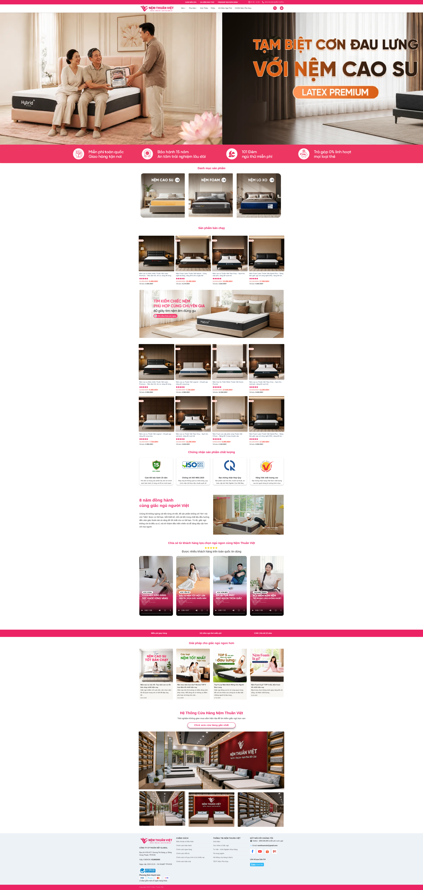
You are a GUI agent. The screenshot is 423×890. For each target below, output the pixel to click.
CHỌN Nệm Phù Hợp (243, 8)
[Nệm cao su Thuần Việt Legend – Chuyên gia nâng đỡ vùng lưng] (193, 362)
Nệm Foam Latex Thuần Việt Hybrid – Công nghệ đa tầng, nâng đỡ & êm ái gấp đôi (191, 274)
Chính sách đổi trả (182, 853)
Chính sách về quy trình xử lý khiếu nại (190, 857)
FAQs (213, 8)
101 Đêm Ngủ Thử (225, 8)
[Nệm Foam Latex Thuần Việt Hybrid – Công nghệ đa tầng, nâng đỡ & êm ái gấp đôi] (193, 253)
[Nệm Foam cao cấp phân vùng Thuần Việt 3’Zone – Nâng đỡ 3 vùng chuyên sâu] (230, 414)
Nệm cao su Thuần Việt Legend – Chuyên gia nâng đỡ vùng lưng (192, 383)
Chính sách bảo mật (183, 861)
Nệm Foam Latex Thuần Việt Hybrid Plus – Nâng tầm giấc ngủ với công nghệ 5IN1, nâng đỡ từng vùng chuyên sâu (266, 275)
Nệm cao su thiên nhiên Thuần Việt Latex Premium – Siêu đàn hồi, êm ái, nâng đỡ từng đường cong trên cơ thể (155, 275)
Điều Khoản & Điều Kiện (185, 841)
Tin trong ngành (218, 853)
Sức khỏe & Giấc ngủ (221, 845)
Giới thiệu (216, 841)
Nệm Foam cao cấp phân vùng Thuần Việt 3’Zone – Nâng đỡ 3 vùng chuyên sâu (227, 435)
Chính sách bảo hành (184, 845)
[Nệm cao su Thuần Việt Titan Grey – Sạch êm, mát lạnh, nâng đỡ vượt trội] (230, 253)
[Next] (412, 78)
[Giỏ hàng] (281, 8)
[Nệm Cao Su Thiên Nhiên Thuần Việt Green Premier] (230, 362)
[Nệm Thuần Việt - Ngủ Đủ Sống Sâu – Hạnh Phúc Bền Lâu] (158, 8)
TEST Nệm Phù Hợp (220, 861)
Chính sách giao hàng (184, 849)
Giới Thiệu (204, 8)
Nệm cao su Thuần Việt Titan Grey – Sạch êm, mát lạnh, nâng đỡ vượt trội (229, 274)
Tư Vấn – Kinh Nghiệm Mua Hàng (225, 849)
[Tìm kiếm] (275, 8)
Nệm (183, 8)
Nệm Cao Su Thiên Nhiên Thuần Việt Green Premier (228, 383)
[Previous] (11, 78)
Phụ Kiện (192, 8)
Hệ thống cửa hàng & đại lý (223, 857)
